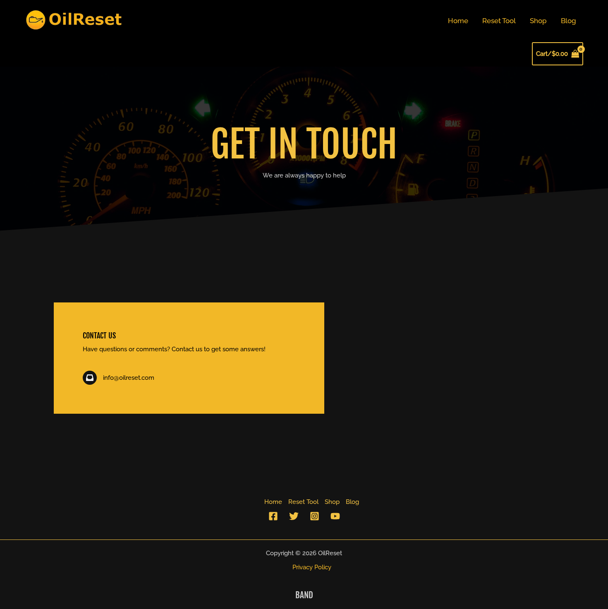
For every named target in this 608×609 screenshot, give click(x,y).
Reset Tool (499, 21)
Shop (538, 21)
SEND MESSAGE (377, 430)
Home (458, 21)
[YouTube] (335, 516)
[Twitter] (294, 516)
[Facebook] (273, 516)
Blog (568, 21)
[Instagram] (314, 516)
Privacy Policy (311, 567)
